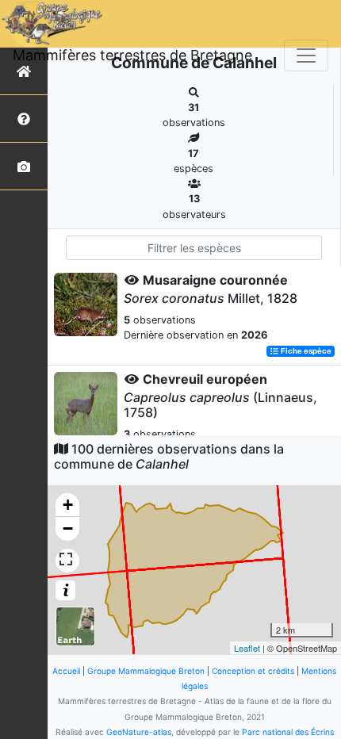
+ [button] (68, 505)
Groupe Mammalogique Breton (146, 671)
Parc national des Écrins (288, 732)
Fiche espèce (305, 351)
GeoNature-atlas (138, 732)
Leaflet (247, 647)
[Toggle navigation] (306, 55)
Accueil (66, 671)
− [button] (68, 528)
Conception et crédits (253, 671)
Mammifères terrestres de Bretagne (132, 55)
